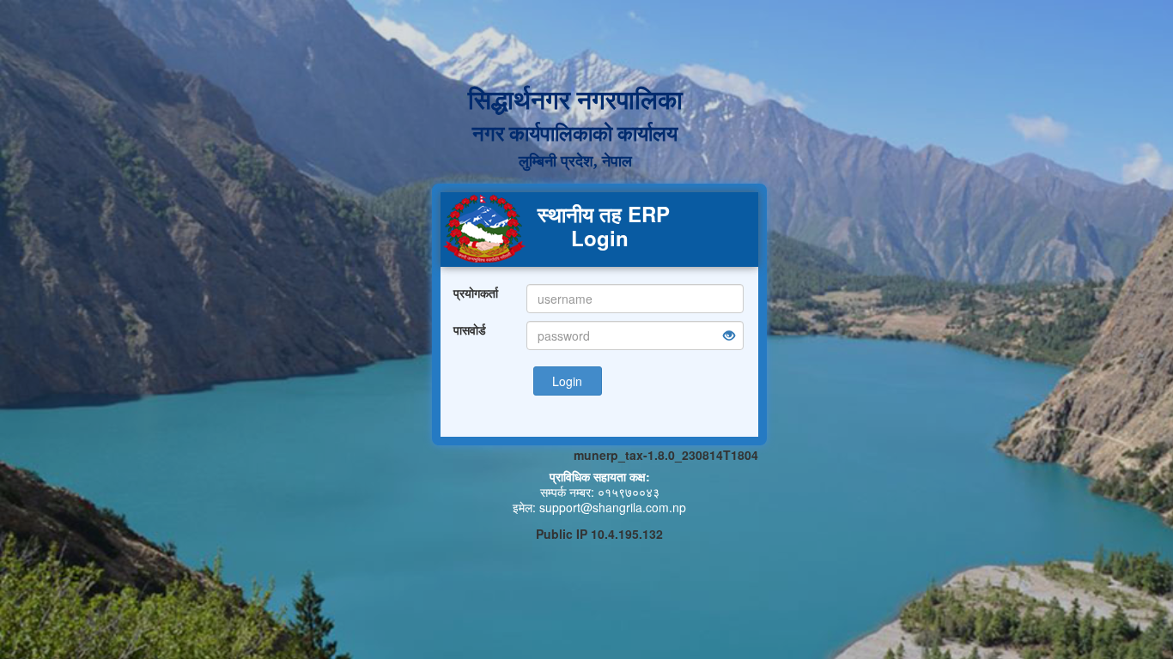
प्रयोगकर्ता (475, 292)
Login (567, 381)
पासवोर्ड (469, 329)
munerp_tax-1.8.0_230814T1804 (666, 454)
